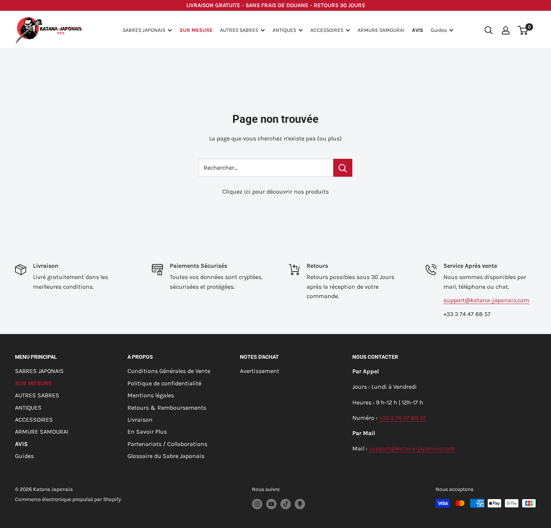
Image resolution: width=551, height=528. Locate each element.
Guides (439, 30)
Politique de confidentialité (164, 383)
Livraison (140, 419)
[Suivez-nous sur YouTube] (271, 504)
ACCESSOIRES (326, 30)
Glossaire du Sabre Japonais (165, 455)
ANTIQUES (284, 30)
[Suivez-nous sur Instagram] (257, 504)
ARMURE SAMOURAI (381, 30)
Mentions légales (150, 395)
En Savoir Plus (147, 431)
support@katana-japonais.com (486, 300)
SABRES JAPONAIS (144, 30)
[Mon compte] (505, 30)
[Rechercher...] (342, 168)
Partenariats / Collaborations (167, 443)
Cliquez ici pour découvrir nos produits (275, 191)
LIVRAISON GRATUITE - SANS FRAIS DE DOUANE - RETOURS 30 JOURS (275, 5)
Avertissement (259, 370)
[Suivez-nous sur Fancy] (300, 504)
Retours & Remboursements (166, 407)
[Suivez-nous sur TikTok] (285, 504)
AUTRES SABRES (239, 30)
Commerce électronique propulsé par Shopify (68, 499)
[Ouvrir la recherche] (489, 30)
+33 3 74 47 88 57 (402, 417)
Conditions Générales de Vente (168, 370)
